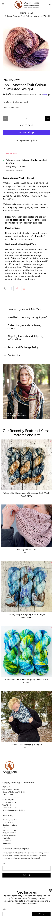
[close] (50, 890)
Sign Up (41, 914)
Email (5, 909)
